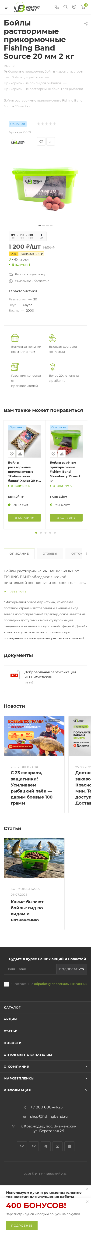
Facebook (34, 1146)
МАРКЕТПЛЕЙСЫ (19, 1078)
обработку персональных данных (60, 984)
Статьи (11, 1031)
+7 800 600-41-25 (47, 1107)
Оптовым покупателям (28, 1055)
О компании (17, 1066)
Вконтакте (22, 1146)
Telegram (46, 1146)
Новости (13, 1043)
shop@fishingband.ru (49, 1116)
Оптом (77, 553)
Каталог (12, 1007)
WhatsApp (69, 1146)
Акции (10, 1019)
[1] (45, 186)
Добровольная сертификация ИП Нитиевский (50, 674)
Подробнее (21, 1225)
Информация (17, 1090)
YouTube (57, 1146)
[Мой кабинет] (74, 7)
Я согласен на (49, 984)
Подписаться (71, 969)
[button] (36, 532)
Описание (19, 553)
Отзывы (50, 553)
